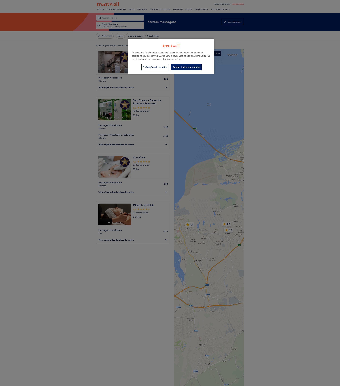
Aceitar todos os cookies (186, 67)
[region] (171, 56)
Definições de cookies (155, 67)
